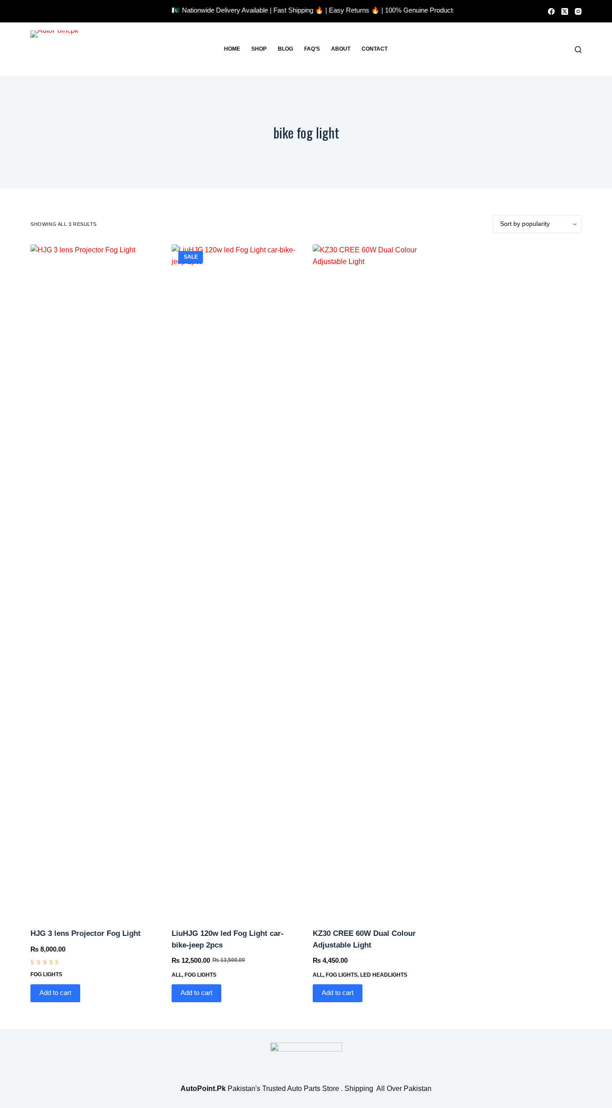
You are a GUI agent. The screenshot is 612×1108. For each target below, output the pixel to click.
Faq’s (312, 49)
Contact (375, 49)
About (340, 49)
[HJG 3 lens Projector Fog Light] (94, 580)
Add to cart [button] (55, 992)
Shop (259, 49)
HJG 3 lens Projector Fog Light (85, 933)
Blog (285, 49)
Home (232, 49)
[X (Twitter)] (564, 11)
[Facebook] (551, 11)
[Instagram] (578, 11)
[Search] (578, 49)
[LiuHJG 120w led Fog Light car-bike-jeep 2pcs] (235, 580)
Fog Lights (46, 974)
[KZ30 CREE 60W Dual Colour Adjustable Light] (376, 580)
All (177, 975)
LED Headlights (383, 975)
